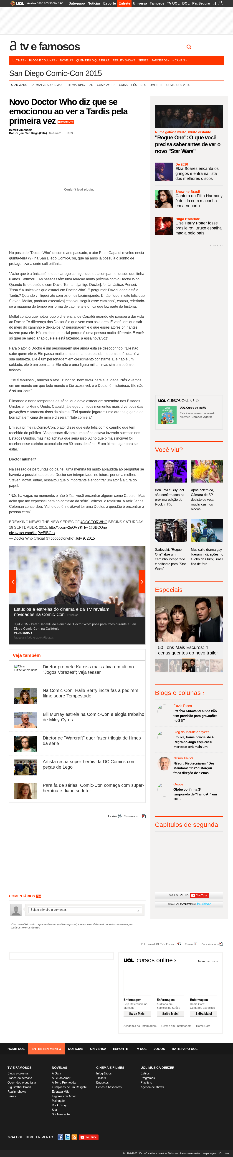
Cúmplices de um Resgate (69, 1087)
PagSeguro (201, 3)
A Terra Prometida (64, 1082)
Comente (67, 122)
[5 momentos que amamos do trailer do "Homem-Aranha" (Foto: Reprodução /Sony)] (161, 671)
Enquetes (102, 1082)
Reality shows (124, 60)
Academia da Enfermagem (140, 1026)
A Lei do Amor (61, 1078)
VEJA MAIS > (23, 633)
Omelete (156, 85)
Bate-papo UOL (185, 1049)
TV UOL (173, 3)
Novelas (66, 60)
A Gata (56, 1073)
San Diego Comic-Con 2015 (55, 73)
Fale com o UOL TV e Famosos (159, 944)
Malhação (58, 1100)
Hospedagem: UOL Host (215, 1153)
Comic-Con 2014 (178, 85)
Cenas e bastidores (109, 1087)
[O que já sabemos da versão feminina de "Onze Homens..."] (175, 671)
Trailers (101, 1078)
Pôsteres (138, 85)
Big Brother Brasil (19, 1087)
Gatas (123, 85)
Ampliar (131, 551)
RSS (74, 1137)
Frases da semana (20, 1078)
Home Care (203, 1026)
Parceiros (159, 60)
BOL (186, 3)
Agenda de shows (152, 1087)
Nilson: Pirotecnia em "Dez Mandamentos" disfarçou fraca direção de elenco (193, 768)
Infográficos (104, 1073)
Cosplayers (106, 85)
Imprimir (112, 816)
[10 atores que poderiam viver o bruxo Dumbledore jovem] (202, 671)
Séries (143, 60)
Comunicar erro (132, 816)
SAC (60, 3)
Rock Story (59, 1105)
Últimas (18, 60)
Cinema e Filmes (110, 1067)
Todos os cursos (208, 961)
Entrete (124, 3)
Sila (54, 1110)
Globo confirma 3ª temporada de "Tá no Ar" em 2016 (195, 794)
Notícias (94, 3)
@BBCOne (98, 527)
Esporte (109, 3)
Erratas (189, 944)
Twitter (67, 1137)
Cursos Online (181, 401)
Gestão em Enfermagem (176, 1026)
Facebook (61, 1137)
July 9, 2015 (85, 538)
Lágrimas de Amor (64, 1096)
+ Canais (178, 60)
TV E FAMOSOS (19, 1067)
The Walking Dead (79, 85)
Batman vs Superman (47, 85)
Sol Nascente (61, 1114)
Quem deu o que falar (93, 60)
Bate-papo (76, 3)
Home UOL (16, 1049)
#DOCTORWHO (94, 522)
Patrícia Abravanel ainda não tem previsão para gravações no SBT (195, 715)
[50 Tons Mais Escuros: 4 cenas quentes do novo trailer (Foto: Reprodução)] (188, 671)
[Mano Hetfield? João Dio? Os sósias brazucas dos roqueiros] (216, 671)
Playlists (146, 1082)
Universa (140, 3)
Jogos (159, 1049)
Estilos (145, 1073)
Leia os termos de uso (25, 927)
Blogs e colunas (42, 60)
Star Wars (19, 85)
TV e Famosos (50, 46)
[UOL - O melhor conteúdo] (16, 5)
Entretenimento (46, 1049)
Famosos (157, 3)
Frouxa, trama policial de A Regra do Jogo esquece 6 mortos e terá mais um (193, 742)
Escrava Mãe (60, 1091)
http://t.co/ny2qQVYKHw (68, 527)
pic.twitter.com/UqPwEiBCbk (32, 533)
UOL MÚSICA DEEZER (157, 1067)
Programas (148, 1078)
